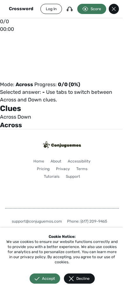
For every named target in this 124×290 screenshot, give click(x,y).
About (56, 161)
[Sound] (70, 9)
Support (73, 176)
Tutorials (51, 176)
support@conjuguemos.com (37, 221)
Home (38, 161)
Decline (83, 278)
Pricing (43, 169)
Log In (51, 9)
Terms (81, 169)
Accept (48, 278)
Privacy (63, 169)
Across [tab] (8, 117)
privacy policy (32, 257)
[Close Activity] (114, 9)
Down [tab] (24, 117)
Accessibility (79, 161)
